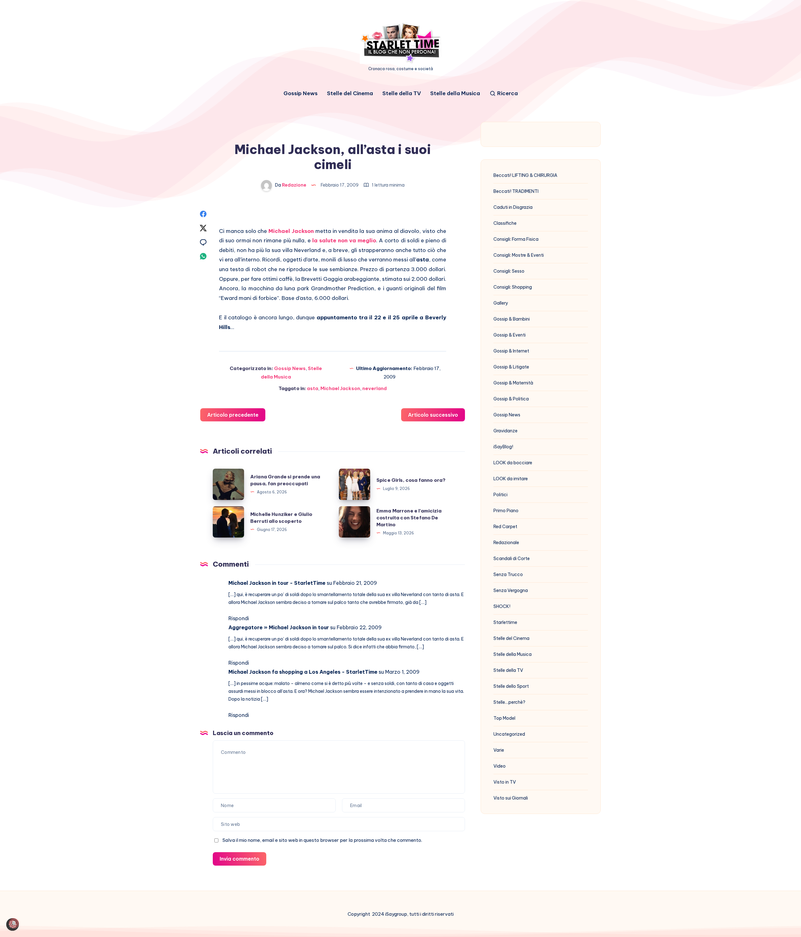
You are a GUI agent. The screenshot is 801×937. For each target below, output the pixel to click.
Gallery (500, 303)
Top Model (504, 718)
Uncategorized (509, 734)
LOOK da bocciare (512, 463)
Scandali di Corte (511, 558)
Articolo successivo (433, 415)
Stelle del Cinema (350, 93)
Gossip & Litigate (511, 367)
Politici (500, 494)
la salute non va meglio (344, 240)
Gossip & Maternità (513, 383)
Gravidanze (505, 431)
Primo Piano (505, 510)
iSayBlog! (503, 447)
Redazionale (506, 542)
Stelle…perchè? (509, 702)
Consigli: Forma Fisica (515, 239)
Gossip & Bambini (511, 319)
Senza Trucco (508, 574)
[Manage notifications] (14, 923)
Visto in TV (504, 782)
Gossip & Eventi (509, 335)
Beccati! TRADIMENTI (515, 191)
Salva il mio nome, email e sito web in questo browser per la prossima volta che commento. (322, 840)
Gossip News (300, 93)
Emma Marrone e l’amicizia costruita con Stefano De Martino (408, 518)
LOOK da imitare (510, 478)
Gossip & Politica (511, 399)
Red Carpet (505, 526)
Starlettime (505, 622)
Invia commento (239, 859)
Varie (498, 750)
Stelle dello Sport (511, 686)
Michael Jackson (291, 231)
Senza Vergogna (510, 590)
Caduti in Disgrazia (513, 207)
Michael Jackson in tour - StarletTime (276, 583)
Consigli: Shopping (512, 287)
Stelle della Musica (455, 93)
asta (312, 388)
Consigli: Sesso (508, 271)
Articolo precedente (232, 415)
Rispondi (238, 618)
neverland (374, 388)
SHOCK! (501, 606)
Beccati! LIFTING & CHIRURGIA (525, 175)
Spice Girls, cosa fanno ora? (411, 480)
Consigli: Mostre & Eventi (518, 255)
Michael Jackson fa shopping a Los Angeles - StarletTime (302, 672)
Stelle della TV (401, 93)
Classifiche (505, 223)
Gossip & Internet (511, 351)
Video (499, 766)
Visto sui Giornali (510, 798)
